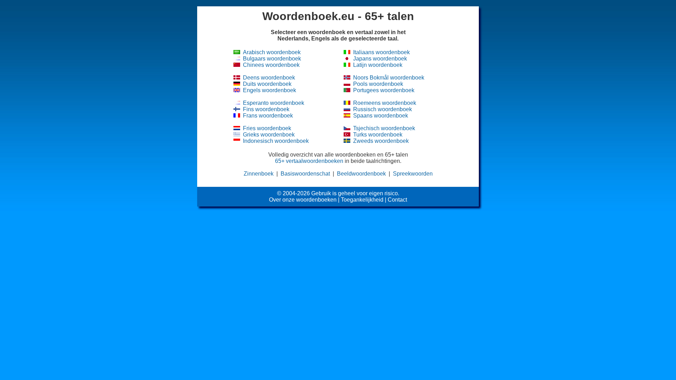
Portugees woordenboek (383, 90)
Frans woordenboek (268, 116)
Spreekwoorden (413, 174)
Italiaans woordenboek (381, 52)
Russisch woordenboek (382, 109)
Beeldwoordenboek (361, 174)
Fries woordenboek (267, 128)
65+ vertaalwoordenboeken (309, 161)
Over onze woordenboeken (303, 200)
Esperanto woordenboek (273, 103)
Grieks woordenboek (269, 135)
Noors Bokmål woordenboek (388, 78)
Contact (397, 200)
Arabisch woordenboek (272, 52)
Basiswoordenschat (305, 174)
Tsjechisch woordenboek (384, 128)
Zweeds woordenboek (381, 141)
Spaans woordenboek (380, 116)
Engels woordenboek (269, 90)
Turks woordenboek (377, 135)
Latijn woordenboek (377, 65)
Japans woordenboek (380, 59)
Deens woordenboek (269, 78)
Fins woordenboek (266, 109)
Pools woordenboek (378, 84)
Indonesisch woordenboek (276, 141)
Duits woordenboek (267, 84)
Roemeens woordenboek (384, 103)
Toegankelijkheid (362, 200)
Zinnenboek (259, 174)
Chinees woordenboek (271, 65)
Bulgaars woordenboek (272, 59)
